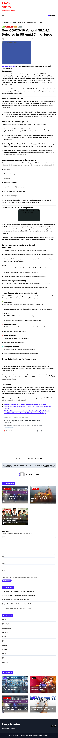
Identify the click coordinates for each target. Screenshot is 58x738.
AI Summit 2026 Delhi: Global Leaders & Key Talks (13, 498)
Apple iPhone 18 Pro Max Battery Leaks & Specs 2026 (17, 604)
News (15, 26)
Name (3, 556)
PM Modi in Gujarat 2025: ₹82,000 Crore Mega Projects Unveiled (25, 404)
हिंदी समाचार (5, 662)
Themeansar (45, 735)
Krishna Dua (34, 474)
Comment (4, 536)
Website (3, 570)
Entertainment (7, 628)
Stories (5, 653)
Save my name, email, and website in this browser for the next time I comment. (20, 577)
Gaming (5, 632)
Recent (19, 26)
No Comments (24, 39)
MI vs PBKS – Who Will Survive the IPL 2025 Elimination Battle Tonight (25, 413)
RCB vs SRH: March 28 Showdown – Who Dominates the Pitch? (20, 595)
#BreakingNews (33, 39)
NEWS (39, 39)
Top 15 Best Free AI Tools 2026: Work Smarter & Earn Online (19, 591)
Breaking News (9, 26)
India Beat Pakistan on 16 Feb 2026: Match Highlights (17, 608)
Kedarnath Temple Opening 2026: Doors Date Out (41, 498)
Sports (5, 649)
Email (3, 563)
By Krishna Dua (7, 39)
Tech (4, 658)
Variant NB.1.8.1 (8, 66)
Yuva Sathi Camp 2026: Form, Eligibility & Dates (13, 519)
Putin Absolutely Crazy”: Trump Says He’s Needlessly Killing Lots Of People (27, 411)
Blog (3, 26)
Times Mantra (45, 39)
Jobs (4, 636)
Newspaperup (36, 735)
